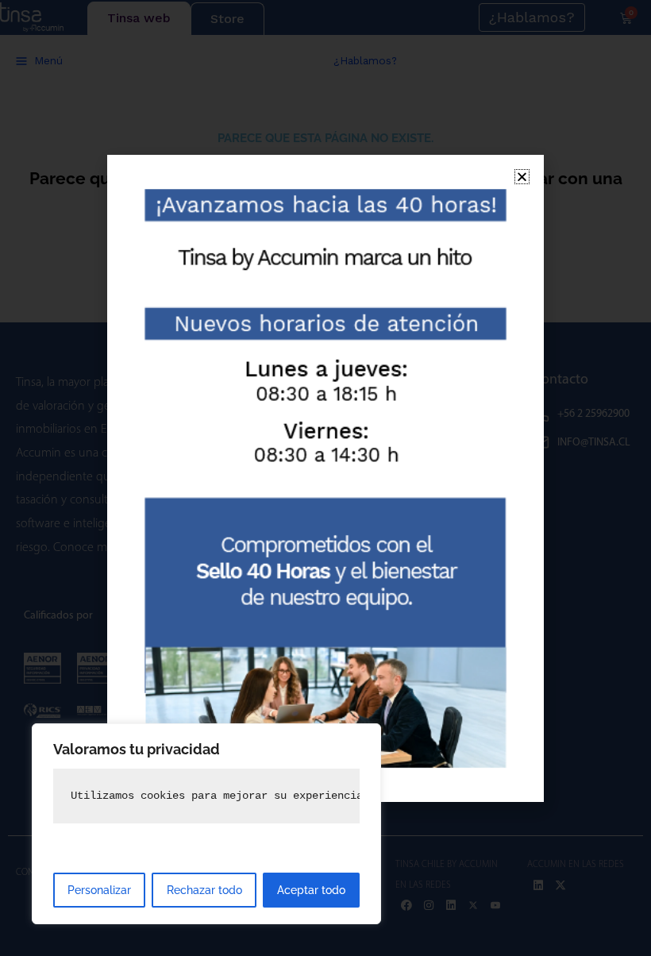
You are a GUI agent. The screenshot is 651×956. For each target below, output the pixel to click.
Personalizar (99, 890)
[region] (206, 823)
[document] (325, 478)
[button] (522, 177)
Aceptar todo (311, 890)
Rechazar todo (204, 890)
